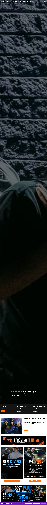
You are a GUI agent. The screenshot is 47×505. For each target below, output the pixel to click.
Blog (30, 1)
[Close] (46, 501)
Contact (33, 1)
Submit (43, 503)
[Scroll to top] (45, 503)
